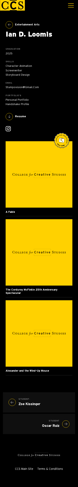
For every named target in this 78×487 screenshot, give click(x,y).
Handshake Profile (17, 104)
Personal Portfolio (17, 99)
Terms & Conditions (50, 469)
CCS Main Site (24, 469)
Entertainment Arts (27, 24)
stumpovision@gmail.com (22, 87)
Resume (20, 116)
